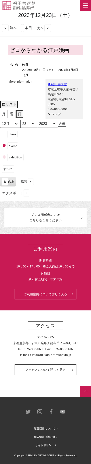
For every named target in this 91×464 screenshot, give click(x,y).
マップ (56, 114)
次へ (40, 28)
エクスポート (12, 193)
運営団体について (44, 428)
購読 (24, 182)
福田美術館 (59, 84)
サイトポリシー (44, 445)
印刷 (7, 183)
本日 (28, 28)
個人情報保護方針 (44, 436)
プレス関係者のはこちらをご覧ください (45, 217)
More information (20, 81)
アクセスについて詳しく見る (45, 369)
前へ (13, 28)
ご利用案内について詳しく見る (45, 294)
